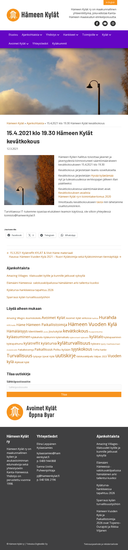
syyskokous (81, 349)
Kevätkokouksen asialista (74, 193)
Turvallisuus (19, 355)
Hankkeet (69, 34)
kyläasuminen (18, 336)
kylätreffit (32, 343)
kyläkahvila (37, 337)
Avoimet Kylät (17, 43)
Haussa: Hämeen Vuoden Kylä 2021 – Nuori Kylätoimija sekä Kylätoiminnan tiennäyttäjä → (65, 257)
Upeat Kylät (48, 356)
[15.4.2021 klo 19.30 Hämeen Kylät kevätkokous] (29, 180)
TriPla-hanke (99, 349)
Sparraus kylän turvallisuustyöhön (28, 297)
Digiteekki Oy (41, 544)
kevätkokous (75, 331)
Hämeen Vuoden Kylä (92, 324)
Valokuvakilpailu (84, 356)
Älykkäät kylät (21, 362)
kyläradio (85, 337)
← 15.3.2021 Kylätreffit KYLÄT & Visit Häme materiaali (40, 253)
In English (110, 2)
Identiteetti (35, 331)
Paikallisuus (43, 349)
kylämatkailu (62, 337)
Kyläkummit (59, 43)
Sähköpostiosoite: (19, 381)
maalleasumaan (113, 344)
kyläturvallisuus (74, 343)
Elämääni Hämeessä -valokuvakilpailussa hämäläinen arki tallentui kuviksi (53, 283)
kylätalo (96, 336)
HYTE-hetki (11, 325)
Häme (21, 324)
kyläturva (49, 343)
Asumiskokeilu (33, 318)
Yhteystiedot (40, 43)
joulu (46, 332)
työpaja (37, 356)
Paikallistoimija (26, 349)
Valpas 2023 (100, 356)
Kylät (105, 34)
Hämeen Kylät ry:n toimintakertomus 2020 (84, 196)
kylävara (95, 343)
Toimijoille (88, 34)
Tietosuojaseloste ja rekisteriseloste (101, 544)
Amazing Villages (16, 318)
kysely (103, 344)
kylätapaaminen (112, 337)
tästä (99, 202)
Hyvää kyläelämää (102, 175)
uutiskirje (65, 355)
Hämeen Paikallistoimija (46, 324)
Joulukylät (55, 331)
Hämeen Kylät (15, 123)
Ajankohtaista (30, 34)
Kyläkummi (49, 337)
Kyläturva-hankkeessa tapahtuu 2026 (30, 290)
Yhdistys (51, 34)
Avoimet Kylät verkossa (78, 318)
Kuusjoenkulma (95, 332)
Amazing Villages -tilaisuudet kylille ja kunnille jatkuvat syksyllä (46, 275)
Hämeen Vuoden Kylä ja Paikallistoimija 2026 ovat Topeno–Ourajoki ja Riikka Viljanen (108, 520)
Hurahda (107, 317)
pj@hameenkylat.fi (48, 476)
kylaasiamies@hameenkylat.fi (48, 455)
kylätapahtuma (15, 343)
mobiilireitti (12, 350)
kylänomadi (75, 337)
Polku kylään (61, 349)
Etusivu (13, 34)
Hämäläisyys (17, 331)
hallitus (95, 318)
